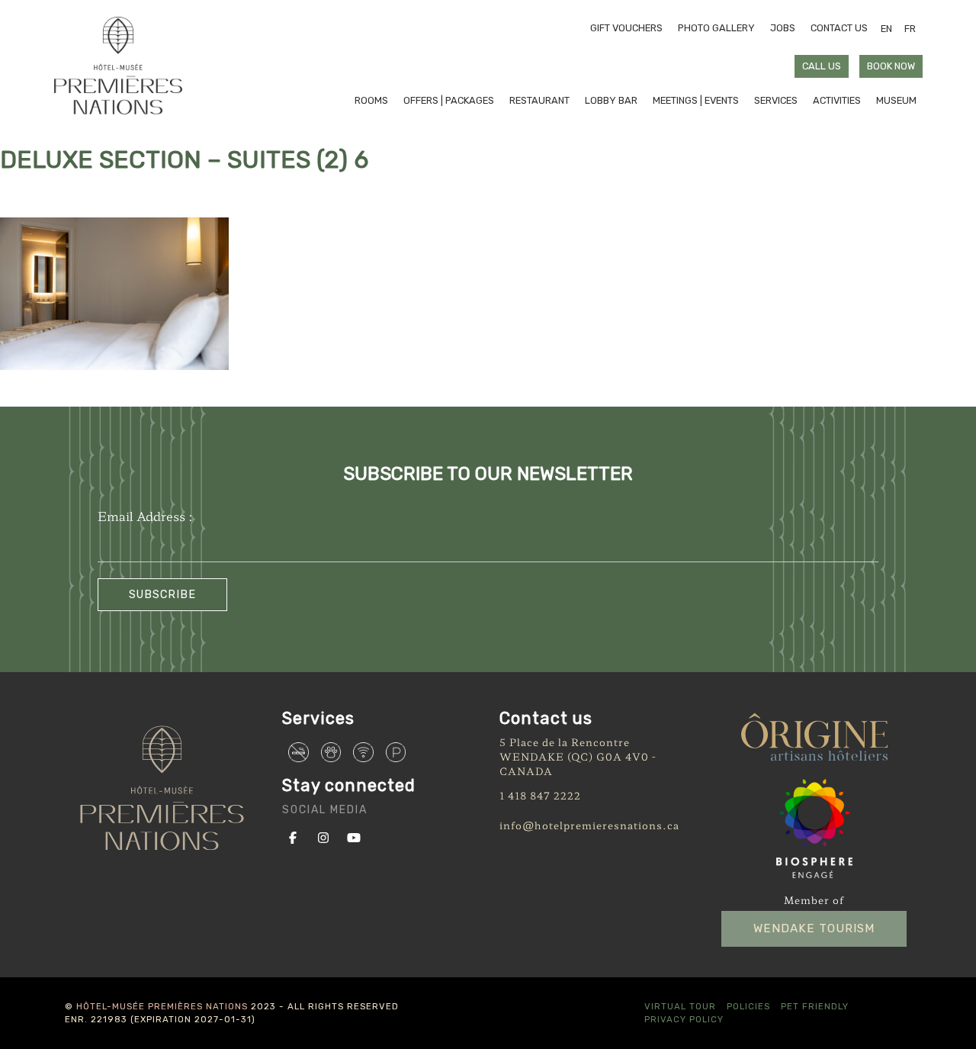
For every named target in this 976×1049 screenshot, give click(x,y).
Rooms (371, 100)
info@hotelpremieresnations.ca (589, 825)
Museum (896, 100)
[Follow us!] (296, 836)
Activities (837, 100)
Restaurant (539, 100)
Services (776, 100)
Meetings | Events (696, 100)
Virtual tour (680, 1006)
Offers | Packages (448, 100)
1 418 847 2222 (540, 795)
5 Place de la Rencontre (564, 742)
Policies (748, 1006)
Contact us (839, 28)
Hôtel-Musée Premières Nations (162, 1006)
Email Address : (145, 516)
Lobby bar (611, 100)
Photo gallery (716, 28)
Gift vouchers (626, 28)
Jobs (782, 28)
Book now (891, 66)
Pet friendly (815, 1006)
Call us (821, 66)
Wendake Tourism (814, 928)
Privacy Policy (684, 1019)
